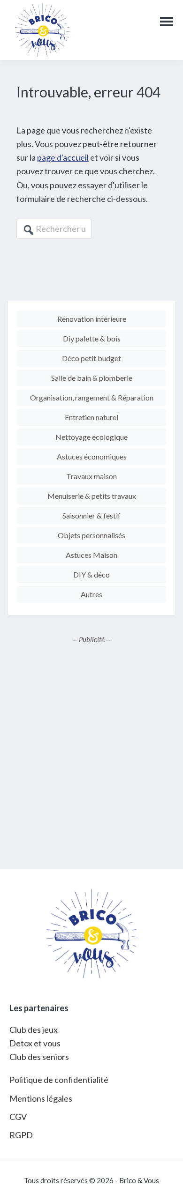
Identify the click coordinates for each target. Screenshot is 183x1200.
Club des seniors (39, 1057)
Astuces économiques (92, 456)
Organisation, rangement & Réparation (91, 397)
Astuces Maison (91, 554)
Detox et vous (35, 1043)
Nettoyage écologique (91, 436)
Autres (91, 594)
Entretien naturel (91, 417)
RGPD (21, 1135)
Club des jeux (33, 1029)
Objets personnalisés (91, 535)
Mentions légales (40, 1098)
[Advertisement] (91, 750)
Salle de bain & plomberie (91, 377)
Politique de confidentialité (58, 1079)
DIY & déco (91, 574)
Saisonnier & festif (91, 515)
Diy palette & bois (92, 338)
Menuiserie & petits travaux (91, 495)
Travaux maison (91, 476)
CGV (18, 1116)
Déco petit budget (91, 358)
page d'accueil (63, 157)
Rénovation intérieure (91, 318)
